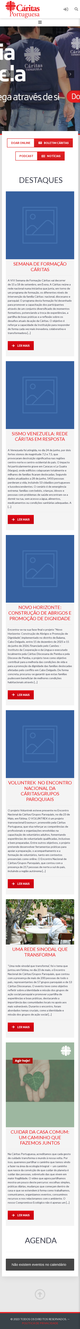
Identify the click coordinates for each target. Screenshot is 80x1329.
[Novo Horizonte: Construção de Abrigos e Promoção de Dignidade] (40, 569)
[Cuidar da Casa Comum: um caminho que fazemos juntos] (40, 1084)
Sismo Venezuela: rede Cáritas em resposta (40, 436)
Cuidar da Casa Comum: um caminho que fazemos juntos (40, 1137)
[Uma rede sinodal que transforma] (40, 922)
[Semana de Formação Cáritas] (40, 225)
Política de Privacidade (40, 1323)
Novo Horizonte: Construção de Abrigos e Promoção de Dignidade (39, 612)
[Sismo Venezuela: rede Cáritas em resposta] (40, 395)
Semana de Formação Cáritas (40, 266)
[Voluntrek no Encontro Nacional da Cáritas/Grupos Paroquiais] (40, 744)
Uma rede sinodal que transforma (40, 951)
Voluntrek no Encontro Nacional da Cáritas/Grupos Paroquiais (40, 791)
